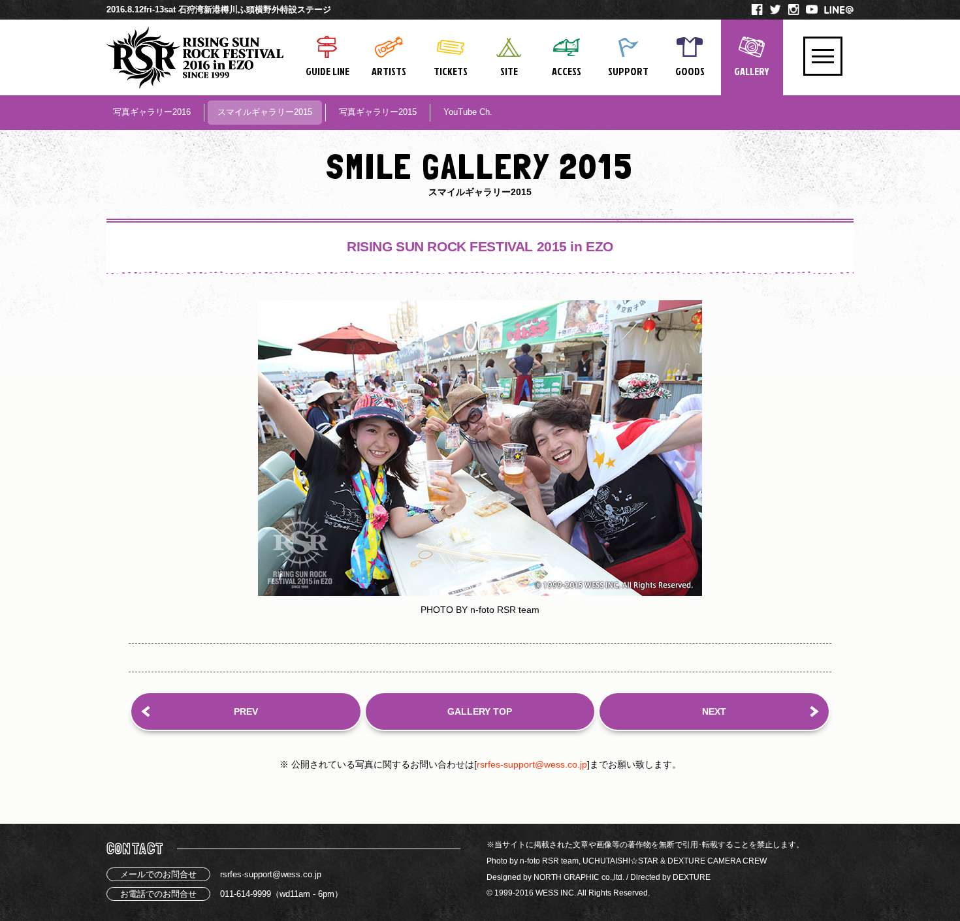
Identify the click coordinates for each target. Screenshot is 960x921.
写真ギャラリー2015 (378, 112)
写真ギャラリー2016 (152, 112)
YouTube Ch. (467, 112)
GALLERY (751, 71)
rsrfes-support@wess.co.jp (532, 764)
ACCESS (566, 71)
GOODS (690, 71)
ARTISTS (389, 71)
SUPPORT (628, 71)
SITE (509, 71)
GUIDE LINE (327, 71)
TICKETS (451, 71)
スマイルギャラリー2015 (264, 112)
